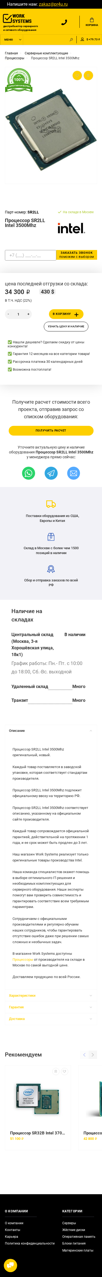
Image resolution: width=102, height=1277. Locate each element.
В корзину (62, 314)
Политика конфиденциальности (30, 1243)
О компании (14, 1223)
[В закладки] (64, 1071)
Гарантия (16, 1007)
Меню (8, 39)
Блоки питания (74, 1243)
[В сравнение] (56, 1071)
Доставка (17, 1019)
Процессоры (23, 959)
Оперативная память (78, 1237)
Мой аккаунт (82, 40)
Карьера (11, 1237)
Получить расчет (51, 430)
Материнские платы (77, 1250)
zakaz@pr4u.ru (53, 4)
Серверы (69, 1223)
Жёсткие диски (73, 1230)
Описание (17, 731)
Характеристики (22, 995)
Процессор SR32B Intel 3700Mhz (38, 1133)
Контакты (12, 1230)
